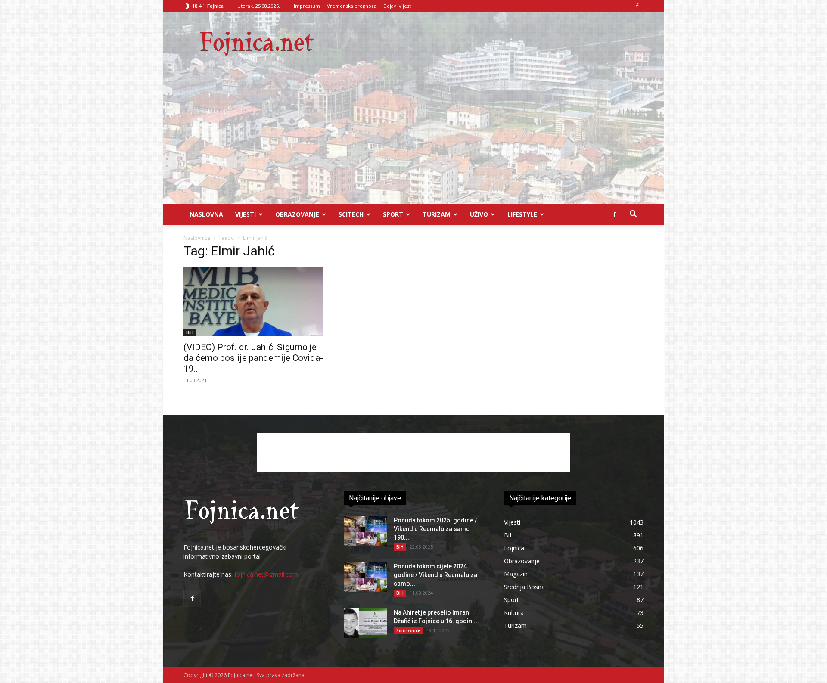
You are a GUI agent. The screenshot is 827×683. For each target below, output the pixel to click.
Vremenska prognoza (351, 6)
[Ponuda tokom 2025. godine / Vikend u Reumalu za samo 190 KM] (365, 531)
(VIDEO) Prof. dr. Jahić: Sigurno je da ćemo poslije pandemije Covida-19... (253, 358)
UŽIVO (479, 214)
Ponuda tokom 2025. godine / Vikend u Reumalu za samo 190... (435, 529)
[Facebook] (637, 6)
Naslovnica (196, 238)
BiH (189, 332)
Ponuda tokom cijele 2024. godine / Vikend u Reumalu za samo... (435, 575)
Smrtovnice (408, 630)
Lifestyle (522, 214)
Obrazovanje (297, 214)
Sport (393, 214)
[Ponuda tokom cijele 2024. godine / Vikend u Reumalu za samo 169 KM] (365, 577)
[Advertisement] (413, 139)
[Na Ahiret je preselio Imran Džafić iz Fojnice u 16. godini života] (365, 623)
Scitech (351, 214)
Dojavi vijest (397, 6)
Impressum (307, 6)
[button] (633, 215)
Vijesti (245, 214)
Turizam (437, 214)
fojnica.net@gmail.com (266, 574)
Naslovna (206, 214)
